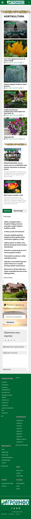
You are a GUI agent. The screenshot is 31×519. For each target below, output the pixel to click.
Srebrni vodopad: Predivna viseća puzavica (15, 85)
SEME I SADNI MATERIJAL (7, 457)
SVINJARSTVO (19, 423)
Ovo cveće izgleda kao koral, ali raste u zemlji (14, 60)
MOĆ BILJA (4, 486)
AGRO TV (18, 377)
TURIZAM (18, 473)
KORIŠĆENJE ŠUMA (6, 460)
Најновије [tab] (7, 211)
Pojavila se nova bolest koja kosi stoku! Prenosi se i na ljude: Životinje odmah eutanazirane (15, 264)
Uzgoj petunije (9, 137)
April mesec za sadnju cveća (13, 195)
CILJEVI (17, 486)
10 (8, 36)
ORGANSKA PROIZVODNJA (22, 445)
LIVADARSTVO (5, 402)
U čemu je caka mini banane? (14, 232)
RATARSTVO (4, 382)
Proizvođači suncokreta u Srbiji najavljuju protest (14, 257)
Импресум (11, 514)
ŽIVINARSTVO (19, 434)
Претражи (10, 322)
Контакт (18, 514)
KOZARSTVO (19, 428)
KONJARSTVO (19, 431)
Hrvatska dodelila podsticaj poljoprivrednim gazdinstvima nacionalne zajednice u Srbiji (14, 237)
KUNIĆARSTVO (19, 442)
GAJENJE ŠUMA (5, 452)
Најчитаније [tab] (18, 211)
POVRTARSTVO (5, 385)
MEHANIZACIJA (4, 466)
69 (24, 139)
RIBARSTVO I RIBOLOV (21, 439)
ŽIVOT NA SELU (19, 470)
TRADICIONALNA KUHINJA (7, 483)
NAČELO (18, 489)
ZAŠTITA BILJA (5, 405)
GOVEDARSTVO (19, 420)
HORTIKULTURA (11, 42)
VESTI (2, 416)
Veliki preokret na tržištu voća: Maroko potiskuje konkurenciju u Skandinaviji (15, 245)
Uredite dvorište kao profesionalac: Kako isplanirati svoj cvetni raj (14, 111)
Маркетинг (4, 514)
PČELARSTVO (19, 436)
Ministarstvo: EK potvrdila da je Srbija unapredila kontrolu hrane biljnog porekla (15, 271)
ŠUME (3, 449)
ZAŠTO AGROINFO (20, 483)
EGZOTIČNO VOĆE (6, 392)
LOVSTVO (4, 463)
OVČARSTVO (19, 426)
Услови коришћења (17, 512)
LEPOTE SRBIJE (19, 476)
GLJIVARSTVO (5, 413)
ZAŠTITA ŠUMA (5, 455)
